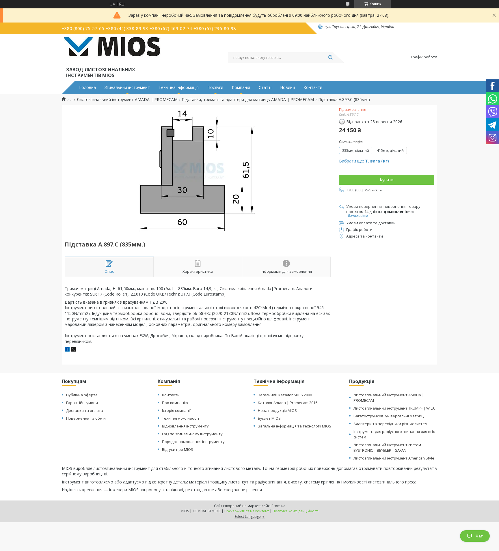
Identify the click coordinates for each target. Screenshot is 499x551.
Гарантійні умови (82, 402)
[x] (73, 350)
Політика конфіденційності (296, 511)
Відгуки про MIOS (177, 449)
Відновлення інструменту (185, 426)
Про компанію (175, 402)
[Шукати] (330, 58)
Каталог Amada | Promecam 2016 (287, 402)
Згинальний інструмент (127, 87)
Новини (287, 87)
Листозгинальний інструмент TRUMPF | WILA (394, 408)
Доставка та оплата (84, 410)
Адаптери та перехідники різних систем (390, 423)
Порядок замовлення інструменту (193, 441)
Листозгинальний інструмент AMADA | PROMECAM (127, 99)
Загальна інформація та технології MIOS (294, 426)
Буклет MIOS (269, 418)
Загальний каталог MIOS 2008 (285, 394)
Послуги (215, 87)
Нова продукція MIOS (277, 410)
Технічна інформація (179, 87)
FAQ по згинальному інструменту (192, 433)
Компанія (241, 87)
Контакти (313, 87)
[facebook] (67, 350)
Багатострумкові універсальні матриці (388, 416)
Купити (387, 179)
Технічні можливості (180, 418)
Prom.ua (278, 505)
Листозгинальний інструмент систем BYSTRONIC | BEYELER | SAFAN (387, 447)
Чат (479, 536)
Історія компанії (176, 410)
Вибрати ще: (364, 161)
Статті (265, 87)
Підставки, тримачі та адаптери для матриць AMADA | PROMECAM (248, 99)
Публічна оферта (82, 394)
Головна (87, 87)
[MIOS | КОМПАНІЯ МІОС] (112, 51)
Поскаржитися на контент (246, 511)
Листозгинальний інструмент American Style (393, 458)
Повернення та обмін (86, 418)
